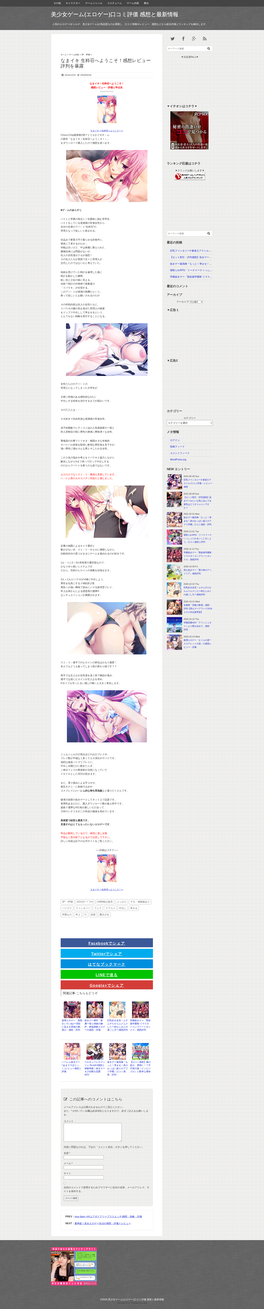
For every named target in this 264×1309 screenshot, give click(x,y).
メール (68, 1163)
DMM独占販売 (105, 901)
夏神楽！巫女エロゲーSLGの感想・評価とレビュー (103, 1223)
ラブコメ (110, 908)
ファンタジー (83, 908)
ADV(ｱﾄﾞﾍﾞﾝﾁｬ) (85, 901)
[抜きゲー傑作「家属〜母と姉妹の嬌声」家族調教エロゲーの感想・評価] (94, 1003)
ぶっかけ (122, 901)
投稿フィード (177, 446)
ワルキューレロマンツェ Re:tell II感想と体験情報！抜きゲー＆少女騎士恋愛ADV (94, 1068)
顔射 (93, 914)
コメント (68, 1121)
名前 (67, 1153)
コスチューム (114, 3)
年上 (78, 914)
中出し (122, 908)
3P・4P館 (67, 901)
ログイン (175, 440)
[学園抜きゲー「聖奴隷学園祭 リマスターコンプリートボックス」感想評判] (140, 1003)
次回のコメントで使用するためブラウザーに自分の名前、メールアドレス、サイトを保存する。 (106, 1189)
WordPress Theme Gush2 (132, 1303)
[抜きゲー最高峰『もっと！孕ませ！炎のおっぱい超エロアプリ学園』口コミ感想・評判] (117, 1044)
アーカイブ (182, 301)
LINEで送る (107, 975)
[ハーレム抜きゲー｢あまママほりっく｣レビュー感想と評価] (72, 1044)
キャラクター (73, 3)
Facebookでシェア (106, 943)
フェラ (97, 908)
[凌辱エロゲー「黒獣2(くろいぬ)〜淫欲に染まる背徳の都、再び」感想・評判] (72, 1003)
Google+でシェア (107, 985)
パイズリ (67, 908)
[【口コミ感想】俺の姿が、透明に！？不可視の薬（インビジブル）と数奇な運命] (140, 1044)
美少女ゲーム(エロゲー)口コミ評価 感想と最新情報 (114, 14)
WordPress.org (178, 459)
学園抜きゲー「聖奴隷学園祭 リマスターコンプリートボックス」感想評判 (210, 276)
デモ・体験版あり (140, 901)
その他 (57, 3)
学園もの (67, 914)
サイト (67, 1173)
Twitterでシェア (106, 954)
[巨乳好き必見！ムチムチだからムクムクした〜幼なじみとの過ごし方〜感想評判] (117, 1003)
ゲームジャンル (93, 3)
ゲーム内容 (133, 3)
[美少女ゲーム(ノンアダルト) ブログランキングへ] (189, 174)
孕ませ (134, 908)
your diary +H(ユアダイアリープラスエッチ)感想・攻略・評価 (108, 1216)
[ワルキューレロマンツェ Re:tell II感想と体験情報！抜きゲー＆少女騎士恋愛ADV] (94, 1044)
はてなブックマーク (107, 964)
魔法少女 (104, 914)
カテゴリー (190, 418)
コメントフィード (180, 453)
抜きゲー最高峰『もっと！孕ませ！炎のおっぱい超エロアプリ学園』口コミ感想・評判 (117, 1068)
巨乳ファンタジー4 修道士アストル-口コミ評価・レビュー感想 (204, 250)
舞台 (146, 3)
